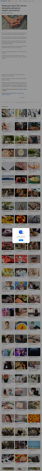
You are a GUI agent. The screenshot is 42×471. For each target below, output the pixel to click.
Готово (21, 240)
